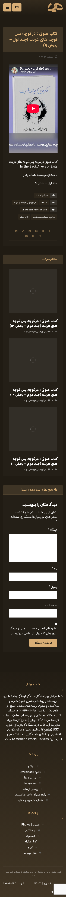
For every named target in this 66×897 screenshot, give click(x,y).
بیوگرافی (30, 766)
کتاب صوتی (24, 217)
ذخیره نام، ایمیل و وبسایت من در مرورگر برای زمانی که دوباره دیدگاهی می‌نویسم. (33, 630)
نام (54, 568)
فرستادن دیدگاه (43, 643)
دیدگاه (52, 529)
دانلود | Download (30, 772)
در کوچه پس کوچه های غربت (25, 202)
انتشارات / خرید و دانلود (30, 800)
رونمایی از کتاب (30, 789)
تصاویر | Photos (30, 825)
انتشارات (44, 202)
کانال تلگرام (30, 841)
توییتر (30, 847)
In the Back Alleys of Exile (34, 209)
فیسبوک (30, 836)
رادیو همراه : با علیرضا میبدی (30, 794)
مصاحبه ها (30, 783)
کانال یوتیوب (30, 853)
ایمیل (53, 586)
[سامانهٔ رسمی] (55, 7)
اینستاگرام (30, 830)
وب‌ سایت (51, 605)
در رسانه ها (30, 778)
